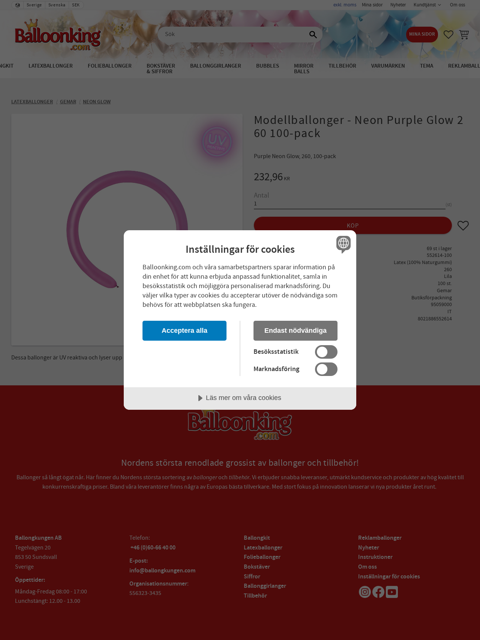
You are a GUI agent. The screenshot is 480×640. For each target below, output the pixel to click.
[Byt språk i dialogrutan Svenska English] (342, 244)
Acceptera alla (184, 330)
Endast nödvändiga (295, 330)
